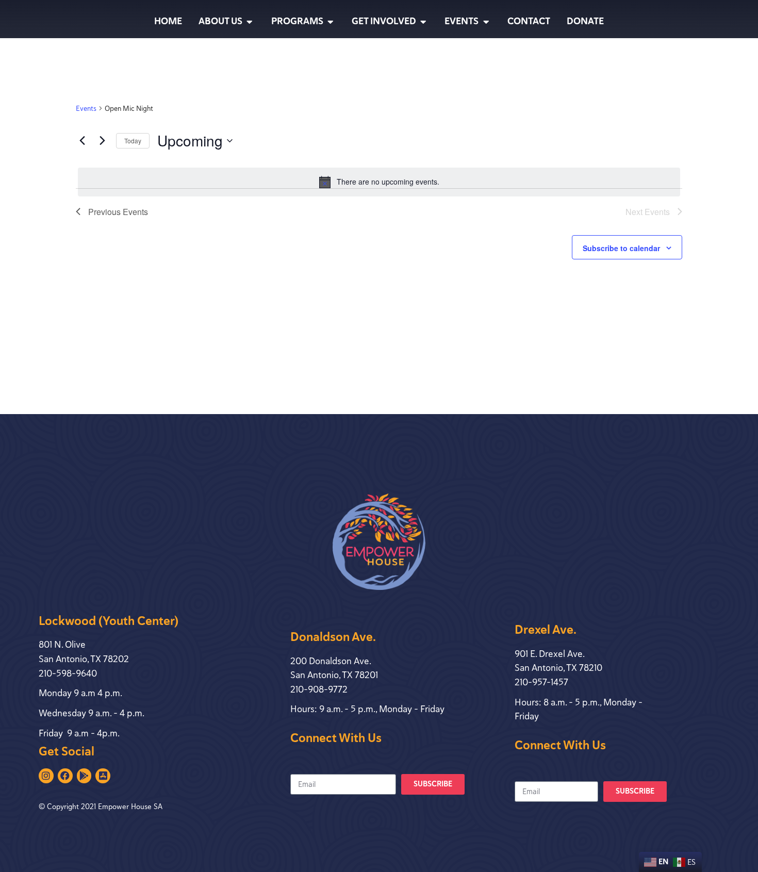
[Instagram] (46, 775)
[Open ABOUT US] (249, 21)
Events (86, 108)
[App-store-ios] (102, 775)
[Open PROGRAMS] (330, 21)
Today (132, 140)
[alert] (379, 182)
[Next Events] (102, 141)
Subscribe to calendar (621, 248)
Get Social (66, 751)
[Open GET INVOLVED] (423, 21)
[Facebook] (65, 775)
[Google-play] (84, 775)
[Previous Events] (82, 141)
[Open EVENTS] (485, 21)
